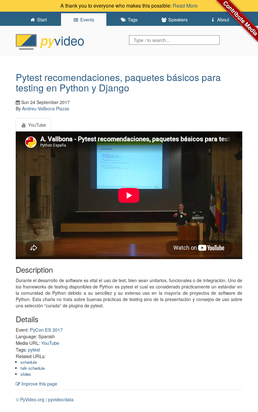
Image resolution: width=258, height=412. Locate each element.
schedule (28, 362)
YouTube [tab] (36, 124)
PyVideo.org (32, 399)
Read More (185, 5)
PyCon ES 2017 (46, 329)
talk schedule (32, 368)
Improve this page (38, 383)
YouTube (50, 342)
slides (25, 374)
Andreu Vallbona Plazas (45, 108)
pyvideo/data (61, 399)
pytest (34, 349)
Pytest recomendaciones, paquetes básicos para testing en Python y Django (118, 82)
